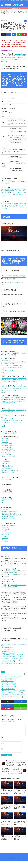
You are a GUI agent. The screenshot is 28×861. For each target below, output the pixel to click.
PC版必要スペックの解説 (8, 511)
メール (2, 743)
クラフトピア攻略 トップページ (10, 660)
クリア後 (16, 55)
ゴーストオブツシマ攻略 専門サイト (11, 658)
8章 (8, 381)
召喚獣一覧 (5, 452)
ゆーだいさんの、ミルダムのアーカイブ (12, 275)
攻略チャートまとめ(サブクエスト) (11, 386)
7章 (4, 381)
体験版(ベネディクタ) (7, 472)
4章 (17, 379)
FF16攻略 (4, 676)
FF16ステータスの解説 (8, 513)
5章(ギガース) (15, 397)
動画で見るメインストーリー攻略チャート (11, 690)
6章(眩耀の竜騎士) (9, 399)
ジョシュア (5, 529)
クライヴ (4, 527)
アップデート (5, 678)
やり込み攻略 (19, 676)
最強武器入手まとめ (6, 694)
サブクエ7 (19, 390)
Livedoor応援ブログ (7, 647)
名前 (2, 737)
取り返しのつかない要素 (8, 433)
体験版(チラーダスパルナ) (8, 401)
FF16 (4, 671)
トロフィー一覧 (6, 479)
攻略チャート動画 (18, 182)
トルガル (4, 536)
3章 (13, 379)
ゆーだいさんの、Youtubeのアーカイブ (13, 277)
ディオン (4, 538)
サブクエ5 (4, 390)
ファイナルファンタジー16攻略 (9, 684)
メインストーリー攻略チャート (9, 688)
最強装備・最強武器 (6, 203)
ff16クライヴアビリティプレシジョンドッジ (15, 674)
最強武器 (20, 692)
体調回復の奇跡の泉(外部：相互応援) (11, 654)
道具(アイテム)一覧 (12, 190)
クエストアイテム (15, 192)
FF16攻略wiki (11, 676)
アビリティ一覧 (10, 194)
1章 (5, 379)
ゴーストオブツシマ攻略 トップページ (12, 656)
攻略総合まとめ (13, 692)
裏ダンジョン (14, 696)
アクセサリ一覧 (6, 443)
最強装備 (23, 694)
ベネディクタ (5, 534)
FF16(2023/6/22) (15, 570)
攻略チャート (5, 692)
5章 (21, 379)
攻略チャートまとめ (6, 182)
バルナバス (5, 541)
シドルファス (5, 532)
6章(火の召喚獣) (21, 399)
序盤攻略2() (19, 410)
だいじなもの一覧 (6, 449)
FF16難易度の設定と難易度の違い (11, 515)
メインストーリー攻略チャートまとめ (12, 362)
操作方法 (4, 509)
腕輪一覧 (17, 189)
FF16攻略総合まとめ (7, 360)
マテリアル (22, 190)
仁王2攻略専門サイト (7, 653)
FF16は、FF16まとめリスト (12, 282)
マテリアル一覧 (6, 447)
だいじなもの (5, 192)
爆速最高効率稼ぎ (6, 696)
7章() (7, 402)
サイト (2, 748)
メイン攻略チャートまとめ (9, 378)
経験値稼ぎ (17, 203)
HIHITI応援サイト (7, 651)
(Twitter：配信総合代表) (9, 586)
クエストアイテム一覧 (8, 450)
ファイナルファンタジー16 (8, 682)
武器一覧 (3, 189)
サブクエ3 (15, 388)
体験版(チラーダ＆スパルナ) (9, 470)
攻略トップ (17, 54)
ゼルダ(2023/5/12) (16, 574)
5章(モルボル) (5, 465)
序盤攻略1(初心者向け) (8, 410)
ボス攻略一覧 (5, 397)
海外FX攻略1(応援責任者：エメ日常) (11, 663)
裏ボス (20, 696)
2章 (9, 379)
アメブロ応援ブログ (7, 649)
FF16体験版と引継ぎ (10, 57)
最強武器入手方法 (16, 694)
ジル (3, 531)
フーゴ (4, 539)
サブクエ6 (12, 390)
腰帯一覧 (10, 189)
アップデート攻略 (13, 678)
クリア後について (6, 370)
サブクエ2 (7, 388)
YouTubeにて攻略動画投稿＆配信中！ (14, 8)
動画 (10, 55)
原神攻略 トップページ (8, 662)
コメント (3, 724)
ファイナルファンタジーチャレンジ (11, 365)
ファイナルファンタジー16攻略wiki (9, 686)
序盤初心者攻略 (6, 499)
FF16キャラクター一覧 (8, 456)
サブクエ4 (22, 388)
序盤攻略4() (11, 411)
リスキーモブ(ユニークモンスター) (11, 367)
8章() (12, 402)
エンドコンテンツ (6, 680)
